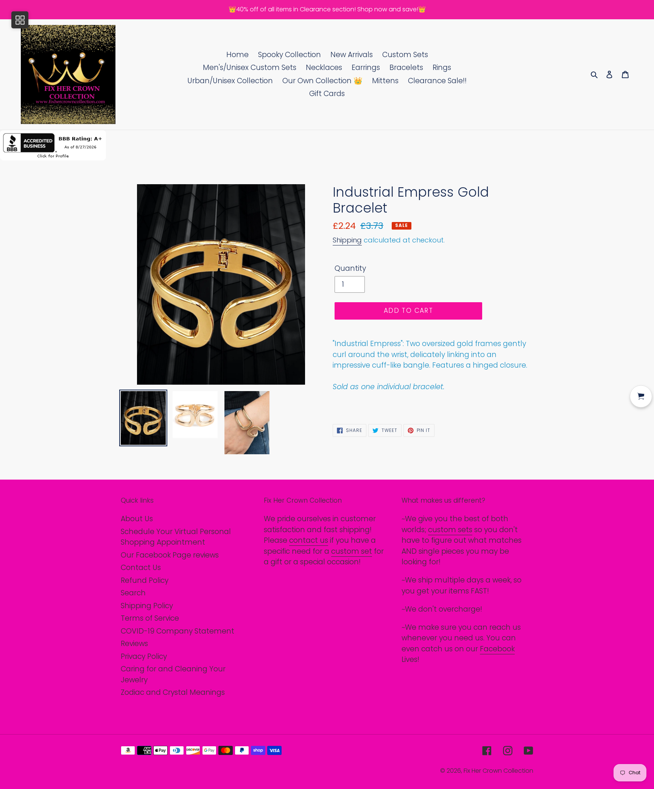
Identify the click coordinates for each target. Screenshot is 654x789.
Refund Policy (144, 580)
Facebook (497, 649)
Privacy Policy (144, 656)
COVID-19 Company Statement (177, 631)
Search (133, 593)
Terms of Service (150, 618)
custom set (351, 551)
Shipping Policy (147, 606)
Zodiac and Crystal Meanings (173, 692)
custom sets (450, 530)
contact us (308, 540)
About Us (137, 519)
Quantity (350, 268)
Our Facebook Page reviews (170, 555)
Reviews (134, 643)
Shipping (347, 240)
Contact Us (141, 567)
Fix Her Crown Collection (498, 770)
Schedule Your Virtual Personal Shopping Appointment (176, 537)
